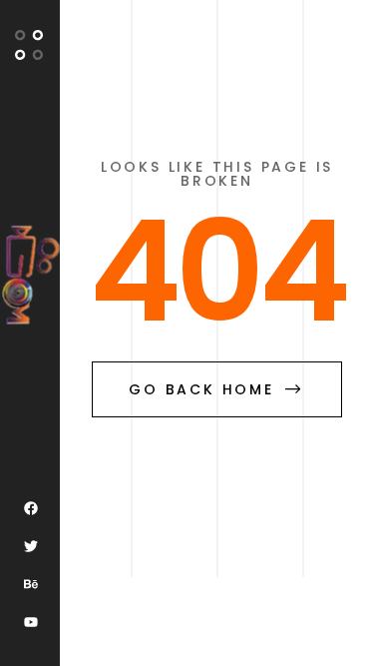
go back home (201, 389)
